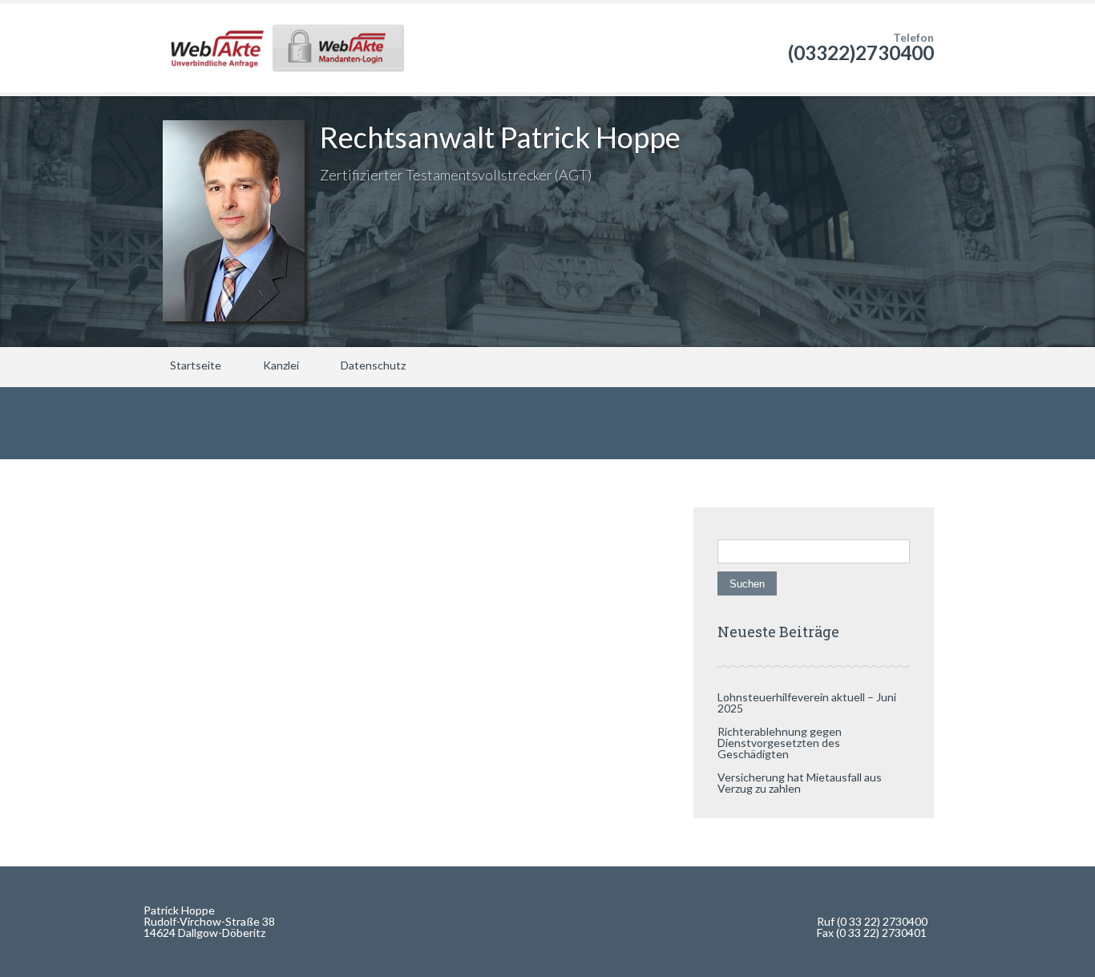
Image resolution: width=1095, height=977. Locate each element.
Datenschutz (373, 365)
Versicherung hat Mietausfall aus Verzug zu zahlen (799, 782)
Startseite (195, 365)
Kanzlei (281, 365)
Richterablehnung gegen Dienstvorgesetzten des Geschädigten (779, 743)
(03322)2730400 (861, 52)
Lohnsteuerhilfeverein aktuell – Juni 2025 (806, 702)
